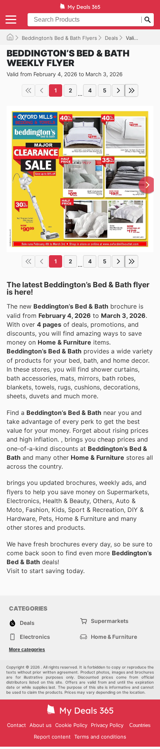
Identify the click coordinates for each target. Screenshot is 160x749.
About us (41, 725)
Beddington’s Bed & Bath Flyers (59, 38)
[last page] (131, 90)
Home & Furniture (114, 636)
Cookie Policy (71, 725)
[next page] (118, 90)
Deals (111, 38)
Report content (52, 737)
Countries (140, 725)
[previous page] (41, 90)
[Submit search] (147, 20)
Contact (16, 725)
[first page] (28, 90)
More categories (27, 649)
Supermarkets (110, 621)
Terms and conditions (100, 737)
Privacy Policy (107, 725)
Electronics (35, 636)
